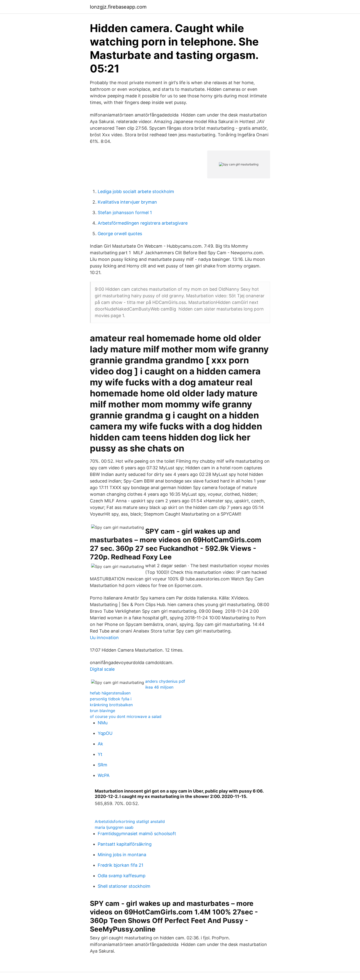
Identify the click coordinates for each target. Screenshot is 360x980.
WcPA (103, 775)
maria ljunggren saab (114, 827)
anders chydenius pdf (165, 681)
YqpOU (105, 733)
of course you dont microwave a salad (125, 716)
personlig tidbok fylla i (111, 698)
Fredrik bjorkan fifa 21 (120, 865)
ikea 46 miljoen (159, 687)
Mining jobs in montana (122, 854)
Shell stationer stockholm (124, 886)
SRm (102, 764)
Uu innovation (104, 637)
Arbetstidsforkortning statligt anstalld (130, 821)
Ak (100, 743)
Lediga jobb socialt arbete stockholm (136, 191)
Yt (100, 754)
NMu (103, 722)
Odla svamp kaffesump (121, 875)
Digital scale (102, 669)
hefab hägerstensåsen (110, 693)
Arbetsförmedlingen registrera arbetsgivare (143, 223)
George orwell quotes (120, 233)
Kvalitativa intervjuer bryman (127, 202)
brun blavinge (102, 710)
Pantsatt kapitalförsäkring (125, 844)
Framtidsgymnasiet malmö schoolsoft (137, 833)
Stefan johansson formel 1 (125, 212)
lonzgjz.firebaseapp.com (118, 6)
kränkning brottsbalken (111, 704)
